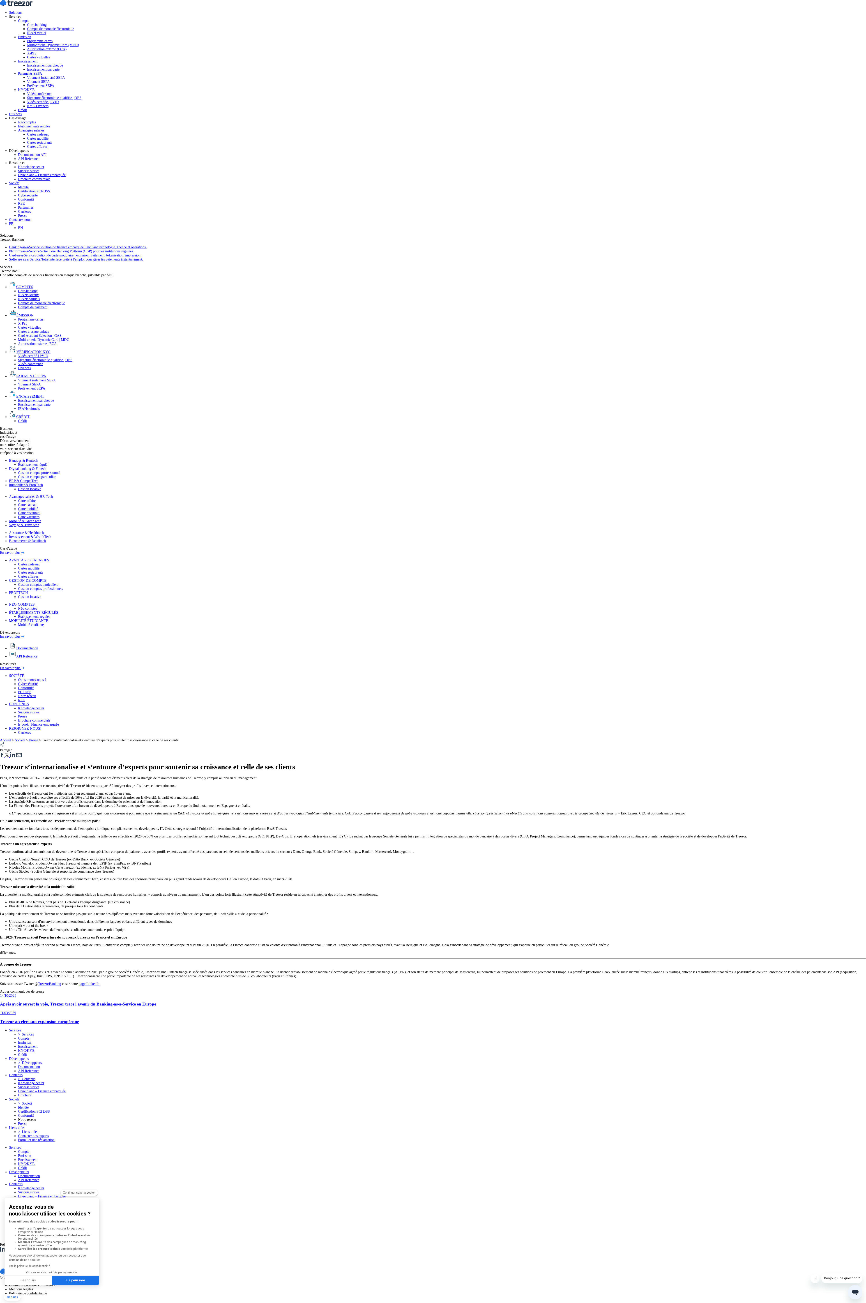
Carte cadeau (27, 505)
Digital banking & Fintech (27, 468)
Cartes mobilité (37, 138)
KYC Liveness (37, 106)
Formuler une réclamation (36, 1140)
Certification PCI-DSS (34, 191)
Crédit (22, 110)
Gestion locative (29, 489)
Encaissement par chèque (45, 65)
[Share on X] (7, 756)
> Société (25, 1103)
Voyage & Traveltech (24, 525)
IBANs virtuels (29, 299)
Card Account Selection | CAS (40, 335)
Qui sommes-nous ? (32, 680)
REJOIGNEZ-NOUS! (25, 728)
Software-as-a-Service (76, 259)
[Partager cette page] (2, 746)
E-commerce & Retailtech (27, 541)
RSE (21, 203)
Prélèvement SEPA (40, 86)
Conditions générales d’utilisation (32, 1285)
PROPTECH (18, 593)
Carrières (24, 211)
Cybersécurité (28, 195)
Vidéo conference (30, 364)
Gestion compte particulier (36, 477)
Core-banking (37, 25)
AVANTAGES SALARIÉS (29, 560)
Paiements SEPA (30, 73)
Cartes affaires (37, 146)
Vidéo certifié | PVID (33, 356)
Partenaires (26, 207)
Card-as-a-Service (75, 255)
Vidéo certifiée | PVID (43, 102)
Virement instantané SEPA (46, 77)
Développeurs (19, 150)
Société (14, 183)
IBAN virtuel (36, 33)
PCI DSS (24, 692)
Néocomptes (27, 122)
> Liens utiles (28, 1132)
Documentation (29, 1067)
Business (15, 114)
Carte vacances (28, 517)
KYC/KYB (26, 90)
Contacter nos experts (33, 1136)
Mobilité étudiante (31, 625)
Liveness (24, 368)
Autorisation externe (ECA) (47, 49)
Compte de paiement (32, 307)
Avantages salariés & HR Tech (31, 496)
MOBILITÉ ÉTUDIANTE (28, 621)
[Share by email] (19, 756)
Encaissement (27, 61)
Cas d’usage (17, 118)
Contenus (16, 1184)
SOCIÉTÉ (16, 676)
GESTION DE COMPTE (27, 580)
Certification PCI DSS (34, 1111)
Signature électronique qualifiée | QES (54, 98)
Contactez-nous (20, 219)
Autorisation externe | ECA (37, 344)
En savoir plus (10, 552)
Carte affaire (27, 501)
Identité (23, 187)
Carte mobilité (28, 509)
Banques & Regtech (23, 460)
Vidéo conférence (39, 94)
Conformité (26, 199)
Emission (24, 1042)
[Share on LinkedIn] (12, 756)
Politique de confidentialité (28, 1293)
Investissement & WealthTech (30, 537)
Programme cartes (40, 41)
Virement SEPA (38, 81)
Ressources (17, 163)
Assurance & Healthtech (26, 533)
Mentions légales (21, 1289)
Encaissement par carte (43, 69)
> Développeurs (30, 1063)
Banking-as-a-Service (78, 247)
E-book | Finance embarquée (38, 724)
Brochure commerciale (34, 179)
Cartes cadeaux (38, 134)
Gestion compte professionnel (39, 473)
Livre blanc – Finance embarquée (42, 175)
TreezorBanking (49, 984)
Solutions (15, 12)
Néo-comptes (27, 608)
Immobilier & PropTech (26, 485)
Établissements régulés (34, 126)
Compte (23, 21)
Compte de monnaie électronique (50, 29)
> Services (26, 1034)
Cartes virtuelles (38, 57)
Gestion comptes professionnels (40, 588)
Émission (24, 37)
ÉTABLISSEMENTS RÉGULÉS (33, 612)
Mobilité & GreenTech (25, 521)
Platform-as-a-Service (71, 251)
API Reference (28, 159)
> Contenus (26, 1079)
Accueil (5, 740)
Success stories (28, 171)
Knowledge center (31, 167)
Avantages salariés (31, 130)
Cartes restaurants (39, 142)
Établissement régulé (32, 464)
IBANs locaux (28, 295)
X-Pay (31, 53)
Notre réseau (27, 696)
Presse (22, 215)
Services (15, 16)
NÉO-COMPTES (22, 604)
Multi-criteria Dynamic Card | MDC (43, 339)
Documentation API (32, 155)
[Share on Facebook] (2, 756)
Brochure (24, 1095)
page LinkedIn (89, 984)
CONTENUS (19, 704)
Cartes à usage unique (33, 331)
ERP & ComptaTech (23, 481)
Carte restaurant (29, 513)
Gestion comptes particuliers (38, 584)
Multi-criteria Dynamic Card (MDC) (53, 45)
